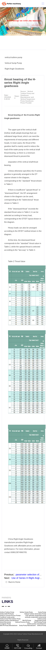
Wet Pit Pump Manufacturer (8, 625)
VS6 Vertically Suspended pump (35, 615)
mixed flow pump (5, 622)
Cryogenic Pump (5, 624)
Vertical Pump (41, 625)
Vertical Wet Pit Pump (7, 614)
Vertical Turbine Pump (7, 612)
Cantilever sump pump (7, 617)
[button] (1, 33)
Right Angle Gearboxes (14, 69)
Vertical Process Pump (22, 622)
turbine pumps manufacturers (9, 620)
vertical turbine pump (13, 57)
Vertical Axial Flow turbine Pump (10, 619)
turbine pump (42, 619)
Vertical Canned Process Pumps (10, 615)
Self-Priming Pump (40, 622)
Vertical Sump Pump (13, 63)
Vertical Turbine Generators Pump (35, 614)
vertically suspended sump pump (35, 617)
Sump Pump (42, 612)
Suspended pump (40, 620)
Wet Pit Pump (26, 620)
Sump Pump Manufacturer (27, 625)
